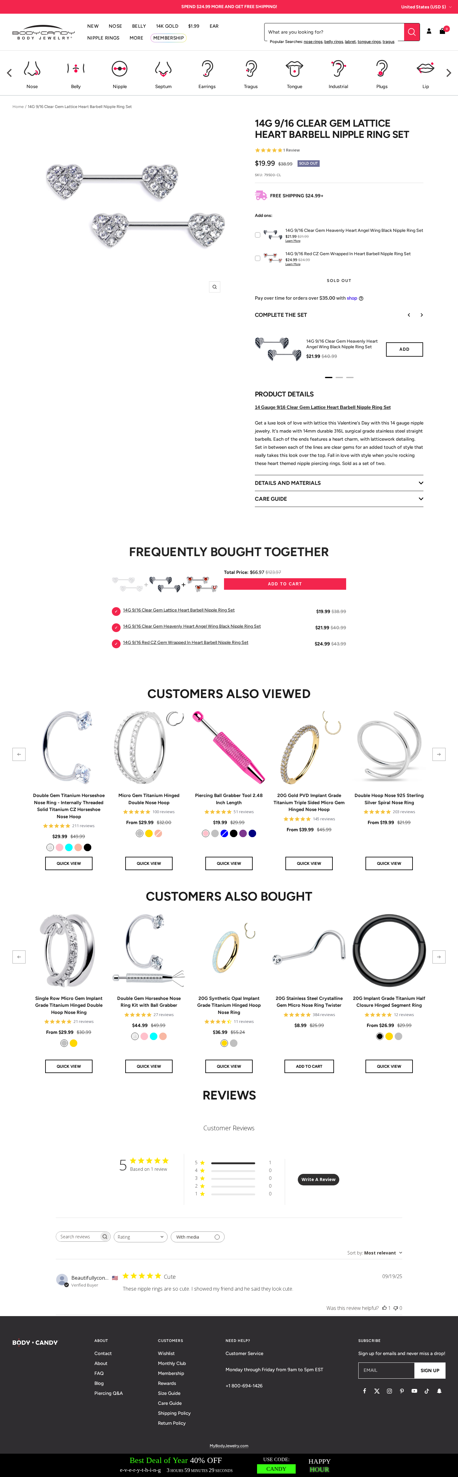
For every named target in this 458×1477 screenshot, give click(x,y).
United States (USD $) (423, 7)
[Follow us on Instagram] (389, 1391)
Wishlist (166, 1353)
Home (18, 106)
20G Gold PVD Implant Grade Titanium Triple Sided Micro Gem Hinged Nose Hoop (309, 802)
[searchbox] (77, 1236)
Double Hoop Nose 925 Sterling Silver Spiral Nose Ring (389, 799)
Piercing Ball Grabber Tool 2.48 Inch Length (229, 799)
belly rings (333, 41)
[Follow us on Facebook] (364, 1391)
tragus (388, 41)
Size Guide (169, 1393)
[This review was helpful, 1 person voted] (384, 1308)
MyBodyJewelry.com (229, 1445)
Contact (103, 1353)
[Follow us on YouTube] (414, 1391)
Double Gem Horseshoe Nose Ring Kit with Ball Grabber (149, 1002)
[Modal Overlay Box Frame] (229, 1465)
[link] (50, 847)
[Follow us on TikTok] (427, 1391)
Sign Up (430, 1370)
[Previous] (10, 73)
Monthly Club (172, 1363)
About (100, 1363)
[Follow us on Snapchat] (439, 1391)
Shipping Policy (174, 1413)
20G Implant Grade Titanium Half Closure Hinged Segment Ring (389, 1002)
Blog (99, 1383)
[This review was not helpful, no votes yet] (396, 1308)
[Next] (448, 73)
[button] (19, 754)
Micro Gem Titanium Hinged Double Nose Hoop (148, 799)
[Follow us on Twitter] (377, 1391)
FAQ (99, 1373)
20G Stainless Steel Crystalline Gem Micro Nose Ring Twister (309, 1002)
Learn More (292, 241)
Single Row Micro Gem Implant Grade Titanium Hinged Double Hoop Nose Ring (69, 1005)
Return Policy (172, 1423)
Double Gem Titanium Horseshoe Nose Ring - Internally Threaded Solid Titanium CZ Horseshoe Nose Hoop (69, 806)
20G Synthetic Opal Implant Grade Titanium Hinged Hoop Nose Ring (229, 1005)
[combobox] (141, 1236)
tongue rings (369, 41)
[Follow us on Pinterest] (402, 1391)
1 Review (291, 150)
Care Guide (170, 1403)
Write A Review (319, 1179)
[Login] (429, 32)
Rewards (167, 1383)
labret (350, 41)
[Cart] (442, 32)
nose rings (313, 41)
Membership (171, 1373)
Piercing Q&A (108, 1393)
